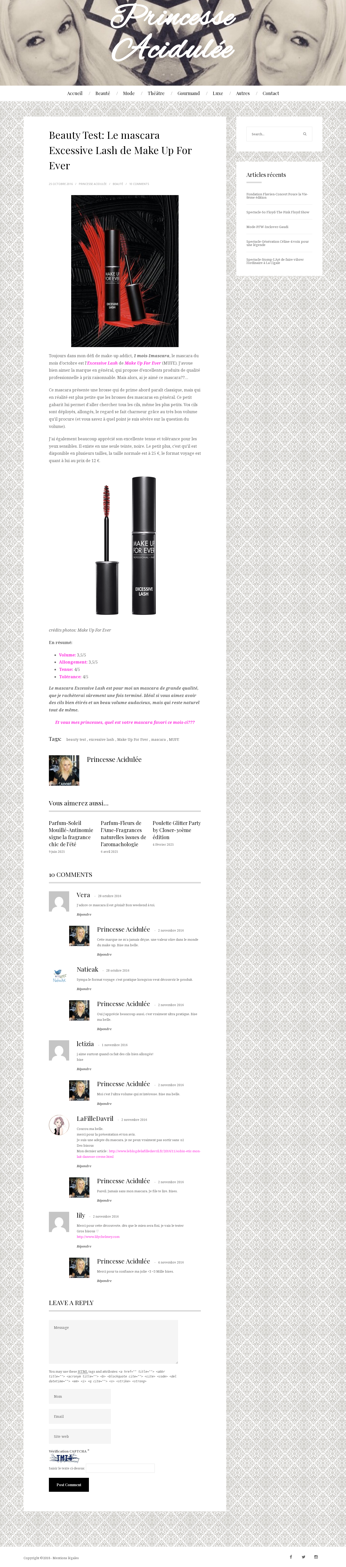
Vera (83, 894)
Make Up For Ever (132, 739)
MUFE (174, 739)
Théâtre (156, 93)
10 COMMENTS (139, 184)
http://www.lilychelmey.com (98, 1236)
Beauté (102, 93)
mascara (158, 739)
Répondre (84, 914)
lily (81, 1215)
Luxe (218, 93)
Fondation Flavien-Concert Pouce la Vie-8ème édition (277, 196)
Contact (271, 93)
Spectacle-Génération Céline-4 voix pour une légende (277, 243)
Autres (243, 93)
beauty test (76, 739)
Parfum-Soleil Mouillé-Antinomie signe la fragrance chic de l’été (71, 833)
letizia (85, 1043)
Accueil (75, 93)
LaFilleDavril (95, 1118)
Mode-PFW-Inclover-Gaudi (267, 226)
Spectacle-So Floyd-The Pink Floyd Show (277, 212)
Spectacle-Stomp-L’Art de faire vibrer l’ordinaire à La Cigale (275, 261)
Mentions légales (66, 1558)
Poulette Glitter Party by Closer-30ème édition (177, 829)
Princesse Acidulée (123, 929)
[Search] (304, 134)
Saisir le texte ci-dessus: (67, 1468)
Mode (129, 93)
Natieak (87, 969)
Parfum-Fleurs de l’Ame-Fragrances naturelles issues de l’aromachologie (123, 833)
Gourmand (189, 93)
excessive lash (101, 739)
